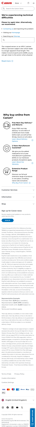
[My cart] (28, 3)
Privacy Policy (19, 374)
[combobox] (18, 9)
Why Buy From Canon (20, 183)
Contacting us (8, 29)
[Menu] (33, 3)
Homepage (16, 32)
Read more (6, 61)
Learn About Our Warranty (18, 163)
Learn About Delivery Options (19, 140)
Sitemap (17, 36)
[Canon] (7, 3)
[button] (32, 417)
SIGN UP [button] (7, 220)
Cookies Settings (8, 382)
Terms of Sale (6, 374)
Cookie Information (9, 378)
